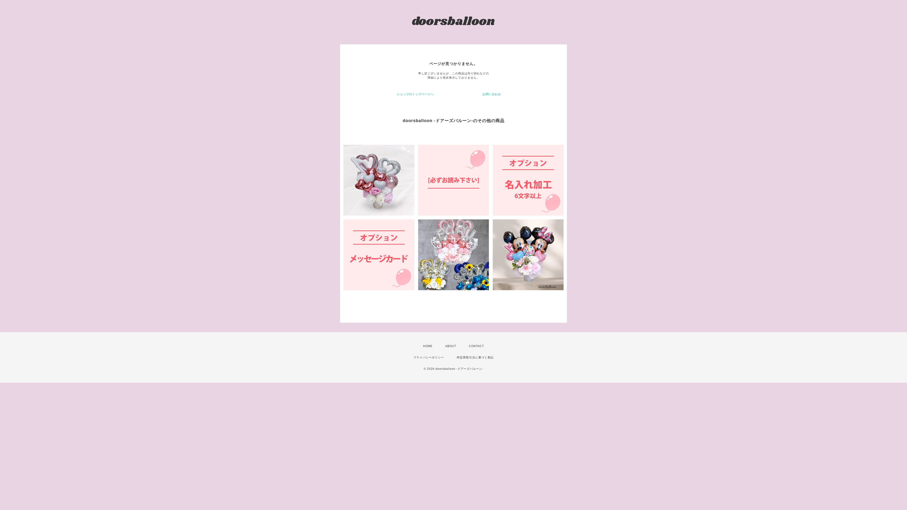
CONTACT (476, 346)
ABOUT (450, 346)
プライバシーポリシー (428, 357)
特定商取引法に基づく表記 (475, 357)
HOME (427, 346)
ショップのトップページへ (415, 94)
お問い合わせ (492, 94)
